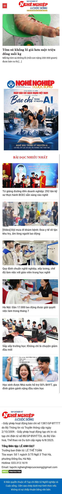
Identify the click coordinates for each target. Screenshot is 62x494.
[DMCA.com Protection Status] (12, 471)
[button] (4, 6)
